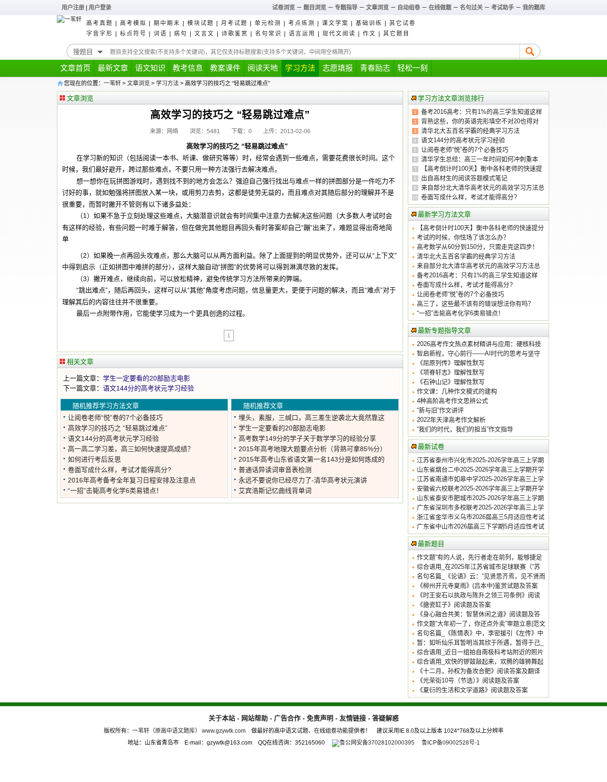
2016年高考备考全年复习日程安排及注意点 (132, 480)
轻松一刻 (412, 68)
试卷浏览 (283, 7)
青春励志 (375, 68)
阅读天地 (263, 68)
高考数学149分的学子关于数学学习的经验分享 (307, 438)
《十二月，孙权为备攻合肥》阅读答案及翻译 (478, 670)
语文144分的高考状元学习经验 (148, 388)
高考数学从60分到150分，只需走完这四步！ (477, 246)
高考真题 (99, 23)
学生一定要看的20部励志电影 (146, 378)
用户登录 (100, 7)
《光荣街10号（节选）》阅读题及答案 (468, 680)
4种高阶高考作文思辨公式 (452, 400)
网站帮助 (254, 718)
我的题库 (534, 7)
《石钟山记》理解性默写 (451, 381)
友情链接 (353, 718)
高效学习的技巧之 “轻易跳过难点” (117, 428)
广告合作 (287, 718)
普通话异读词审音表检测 (275, 469)
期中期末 (167, 23)
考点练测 (301, 23)
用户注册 (73, 7)
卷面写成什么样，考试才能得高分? (119, 469)
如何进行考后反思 (94, 459)
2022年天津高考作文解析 (451, 419)
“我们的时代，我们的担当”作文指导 (465, 429)
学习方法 (300, 68)
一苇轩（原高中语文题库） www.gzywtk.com (189, 730)
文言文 (204, 33)
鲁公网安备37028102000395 (377, 742)
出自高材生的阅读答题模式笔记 (464, 178)
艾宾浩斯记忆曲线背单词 (275, 490)
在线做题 (440, 7)
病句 (180, 33)
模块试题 (200, 23)
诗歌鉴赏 (234, 33)
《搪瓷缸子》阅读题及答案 (454, 604)
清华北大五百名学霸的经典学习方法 (470, 130)
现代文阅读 (339, 33)
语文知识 (150, 68)
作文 (369, 33)
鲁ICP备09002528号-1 (451, 742)
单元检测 (268, 23)
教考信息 (188, 68)
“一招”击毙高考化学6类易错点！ (115, 490)
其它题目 (396, 33)
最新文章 (113, 68)
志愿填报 (337, 68)
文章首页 (75, 68)
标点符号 (133, 33)
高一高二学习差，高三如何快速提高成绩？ (131, 449)
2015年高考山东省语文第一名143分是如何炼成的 (312, 459)
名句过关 (471, 7)
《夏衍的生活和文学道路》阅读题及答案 (472, 689)
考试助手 (502, 7)
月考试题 (234, 23)
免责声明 (320, 718)
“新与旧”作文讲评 (440, 410)
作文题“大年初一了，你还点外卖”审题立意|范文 (481, 623)
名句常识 (268, 33)
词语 (160, 33)
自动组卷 (408, 7)
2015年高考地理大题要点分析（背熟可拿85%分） (312, 449)
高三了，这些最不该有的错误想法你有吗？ (475, 303)
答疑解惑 (385, 718)
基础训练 (369, 23)
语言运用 (302, 33)
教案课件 (225, 68)
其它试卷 (402, 23)
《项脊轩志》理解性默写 (451, 372)
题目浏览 (315, 7)
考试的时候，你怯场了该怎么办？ (463, 237)
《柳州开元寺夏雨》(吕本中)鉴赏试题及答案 (477, 585)
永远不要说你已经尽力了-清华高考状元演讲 (303, 480)
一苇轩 (112, 83)
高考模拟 (133, 23)
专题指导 (346, 7)
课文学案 (335, 23)
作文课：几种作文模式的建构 (457, 391)
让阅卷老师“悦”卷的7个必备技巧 (115, 417)
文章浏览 (377, 7)
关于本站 (222, 718)
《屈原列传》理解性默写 (451, 362)
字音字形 (99, 33)
